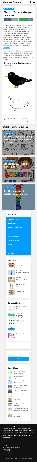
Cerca (18, 358)
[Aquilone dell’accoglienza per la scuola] (11, 279)
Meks (20, 458)
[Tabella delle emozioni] (11, 322)
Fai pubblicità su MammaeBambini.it (12, 447)
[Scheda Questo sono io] (11, 308)
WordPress (29, 458)
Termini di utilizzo (7, 451)
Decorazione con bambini (21, 285)
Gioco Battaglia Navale (19, 394)
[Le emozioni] (11, 328)
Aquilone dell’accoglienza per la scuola (22, 279)
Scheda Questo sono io (22, 307)
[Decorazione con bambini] (11, 286)
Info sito (5, 444)
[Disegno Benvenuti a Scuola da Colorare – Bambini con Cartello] (18, 142)
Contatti (5, 445)
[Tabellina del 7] (11, 335)
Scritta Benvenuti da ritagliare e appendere (22, 271)
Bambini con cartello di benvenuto (22, 264)
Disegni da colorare (9, 8)
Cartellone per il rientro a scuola (20, 292)
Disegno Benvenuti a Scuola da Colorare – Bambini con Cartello (21, 410)
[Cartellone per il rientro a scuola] (11, 293)
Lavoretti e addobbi (9, 160)
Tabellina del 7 (20, 334)
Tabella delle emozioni (20, 321)
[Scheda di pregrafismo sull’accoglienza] (11, 315)
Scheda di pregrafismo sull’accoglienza (20, 315)
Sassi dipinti (17, 399)
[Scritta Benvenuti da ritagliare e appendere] (18, 197)
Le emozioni (19, 327)
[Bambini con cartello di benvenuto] (18, 169)
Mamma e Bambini (12, 2)
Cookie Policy (6, 449)
